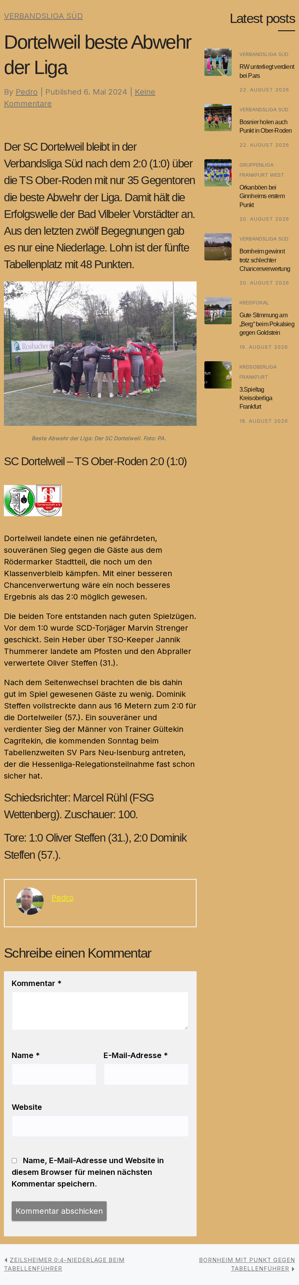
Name (26, 1055)
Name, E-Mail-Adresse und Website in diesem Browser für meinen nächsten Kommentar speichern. (88, 1172)
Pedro (27, 92)
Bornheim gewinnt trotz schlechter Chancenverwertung (264, 260)
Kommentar (37, 983)
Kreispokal (254, 302)
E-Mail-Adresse (136, 1055)
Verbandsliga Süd (43, 16)
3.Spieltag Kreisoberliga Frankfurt (256, 398)
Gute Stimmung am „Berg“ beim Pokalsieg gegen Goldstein (266, 324)
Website (27, 1107)
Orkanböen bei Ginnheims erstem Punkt (262, 196)
